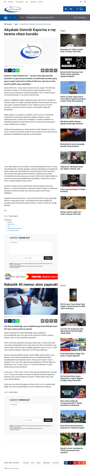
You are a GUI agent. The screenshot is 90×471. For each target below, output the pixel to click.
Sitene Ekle (33, 1)
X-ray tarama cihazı (13, 230)
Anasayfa (9, 24)
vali (8, 226)
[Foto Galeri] (85, 2)
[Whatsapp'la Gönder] (18, 70)
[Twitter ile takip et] (70, 463)
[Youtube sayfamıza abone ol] (75, 463)
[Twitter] (10, 70)
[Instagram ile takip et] (79, 463)
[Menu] (65, 9)
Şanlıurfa (10, 222)
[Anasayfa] (5, 1)
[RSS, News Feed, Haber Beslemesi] (83, 463)
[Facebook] (6, 70)
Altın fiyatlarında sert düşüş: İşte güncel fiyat (40, 17)
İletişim (39, 463)
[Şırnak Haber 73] (12, 9)
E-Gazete (40, 1)
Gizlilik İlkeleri (46, 463)
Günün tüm (80, 17)
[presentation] (10, 17)
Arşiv (27, 1)
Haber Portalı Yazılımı (13, 468)
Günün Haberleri (19, 1)
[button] (47, 70)
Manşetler (10, 1)
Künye (32, 463)
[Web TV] (81, 2)
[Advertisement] (31, 150)
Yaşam (16, 24)
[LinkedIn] (14, 70)
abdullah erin (11, 224)
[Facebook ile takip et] (66, 463)
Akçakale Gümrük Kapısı (14, 228)
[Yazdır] (42, 70)
